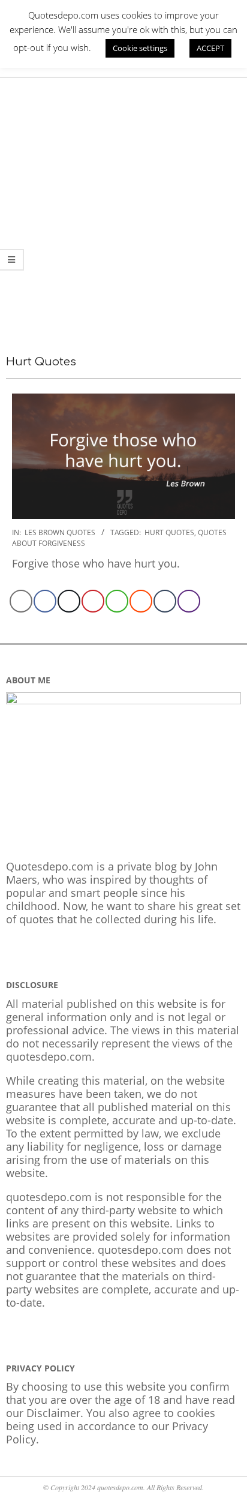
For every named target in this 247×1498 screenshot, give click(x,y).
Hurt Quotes (169, 532)
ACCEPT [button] (210, 48)
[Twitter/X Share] (69, 601)
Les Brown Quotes (60, 532)
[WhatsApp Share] (117, 601)
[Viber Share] (188, 601)
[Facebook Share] (45, 601)
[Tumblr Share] (164, 601)
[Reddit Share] (140, 601)
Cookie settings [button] (140, 48)
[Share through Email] (21, 601)
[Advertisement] (123, 207)
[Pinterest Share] (93, 601)
